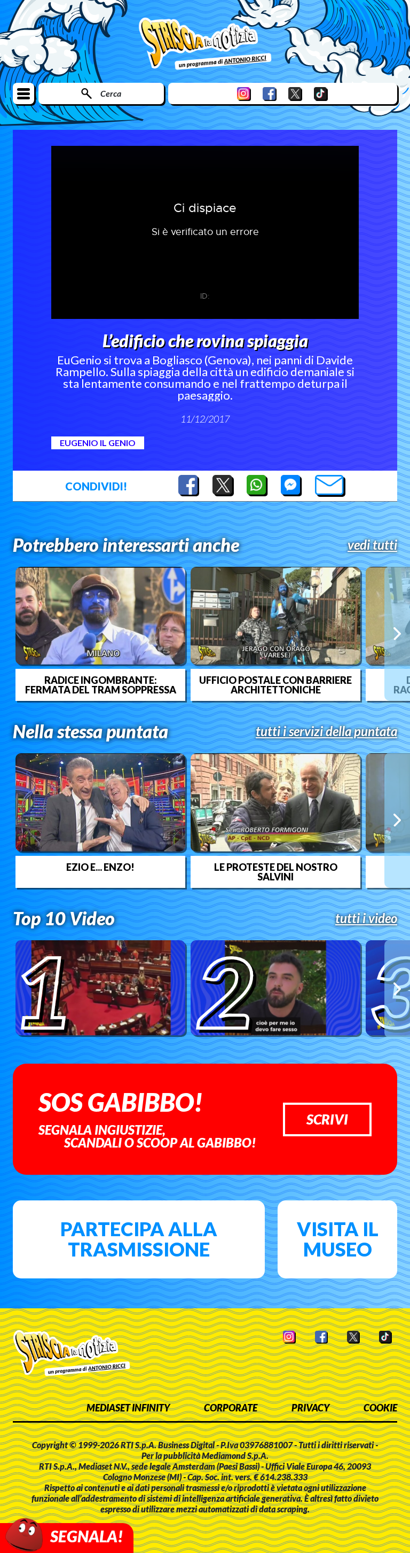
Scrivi (327, 1119)
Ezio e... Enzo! (100, 867)
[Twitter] (295, 94)
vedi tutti (372, 545)
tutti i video (366, 918)
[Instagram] (244, 94)
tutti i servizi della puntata (326, 731)
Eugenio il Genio (98, 443)
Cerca (110, 93)
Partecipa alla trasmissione (138, 1239)
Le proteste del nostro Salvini (275, 871)
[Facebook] (270, 94)
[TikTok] (321, 94)
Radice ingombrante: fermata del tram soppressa (100, 684)
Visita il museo (338, 1239)
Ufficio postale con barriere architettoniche (275, 684)
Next (397, 633)
